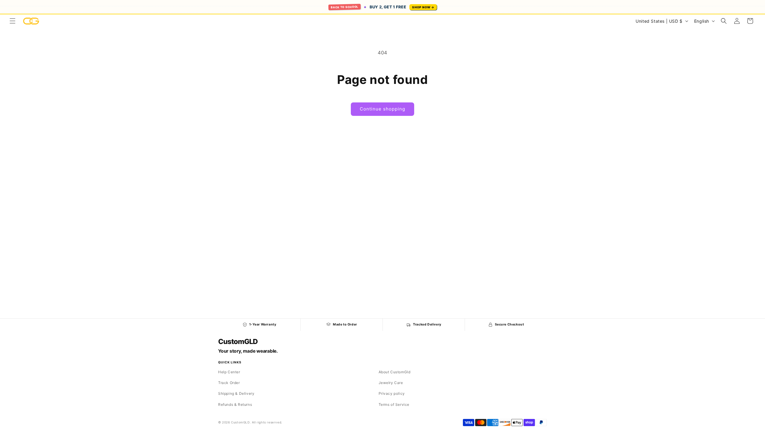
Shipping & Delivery (236, 393)
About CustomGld (395, 372)
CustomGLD (237, 341)
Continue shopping (382, 109)
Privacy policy (392, 393)
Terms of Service (394, 404)
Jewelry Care (391, 382)
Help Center (229, 372)
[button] (12, 20)
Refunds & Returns (235, 404)
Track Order (229, 382)
